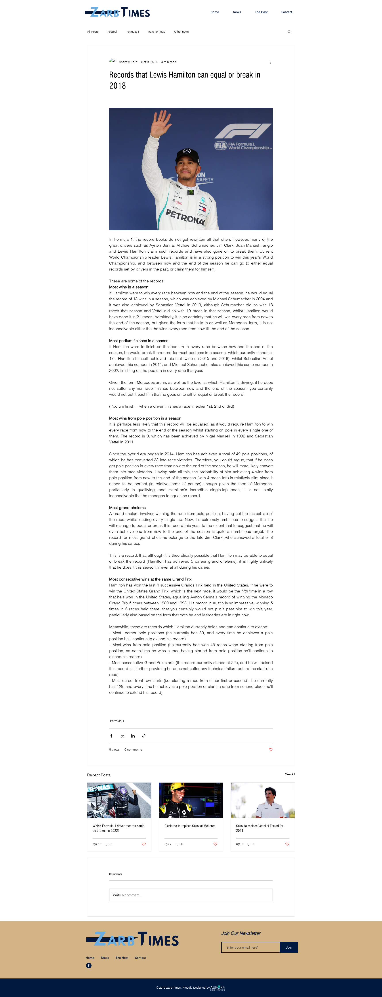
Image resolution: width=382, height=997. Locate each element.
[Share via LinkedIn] (133, 736)
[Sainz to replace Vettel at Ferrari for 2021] (263, 800)
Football (112, 31)
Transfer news (156, 31)
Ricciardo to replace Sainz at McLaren (190, 826)
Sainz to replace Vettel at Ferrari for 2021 (259, 828)
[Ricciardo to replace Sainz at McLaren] (191, 800)
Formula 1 (132, 31)
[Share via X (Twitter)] (122, 736)
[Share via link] (144, 736)
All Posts (93, 31)
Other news (181, 31)
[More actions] (270, 61)
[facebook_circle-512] (89, 965)
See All (290, 774)
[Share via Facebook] (111, 736)
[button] (289, 31)
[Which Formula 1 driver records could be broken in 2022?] (119, 800)
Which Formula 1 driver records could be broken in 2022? (118, 828)
